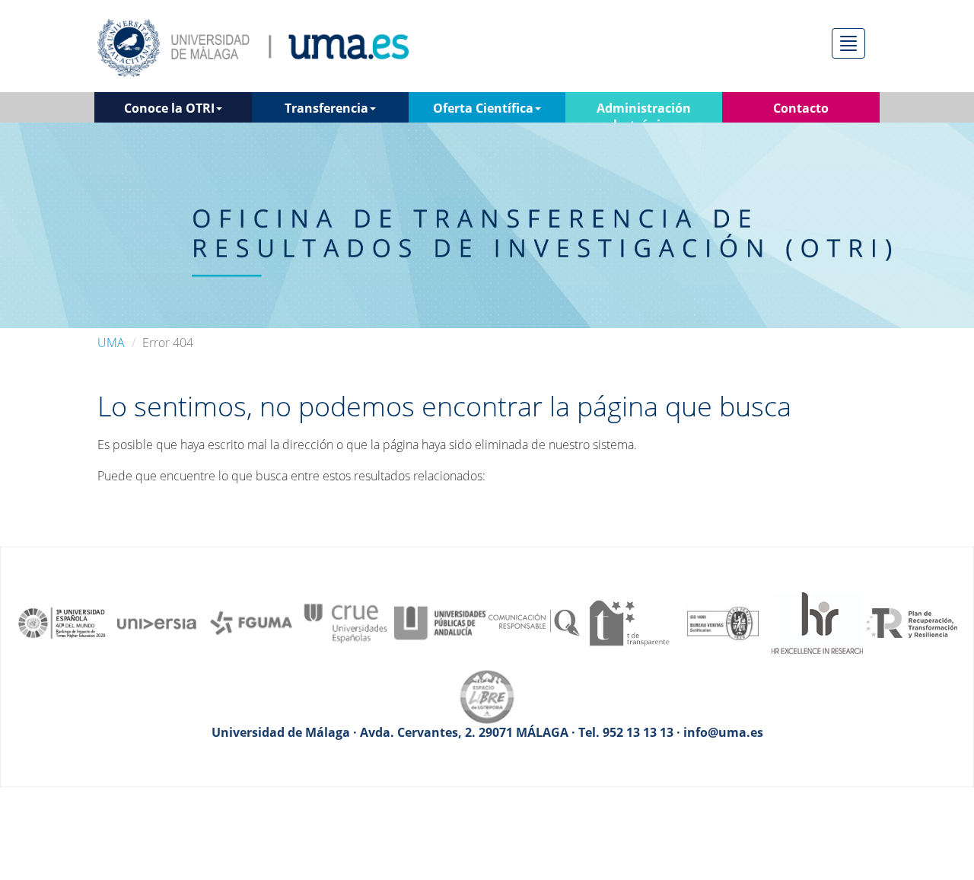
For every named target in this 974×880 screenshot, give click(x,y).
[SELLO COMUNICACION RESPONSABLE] (534, 622)
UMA (111, 342)
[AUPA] (439, 622)
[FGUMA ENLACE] (251, 622)
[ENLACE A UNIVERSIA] (156, 622)
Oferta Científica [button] (483, 108)
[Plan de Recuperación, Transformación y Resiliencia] (911, 622)
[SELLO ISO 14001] (723, 622)
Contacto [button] (801, 108)
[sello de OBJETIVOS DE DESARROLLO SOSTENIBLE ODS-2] (62, 622)
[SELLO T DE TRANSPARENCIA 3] (628, 622)
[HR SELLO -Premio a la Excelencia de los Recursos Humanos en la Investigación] (817, 622)
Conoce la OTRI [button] (169, 108)
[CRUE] (345, 622)
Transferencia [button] (326, 108)
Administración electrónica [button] (644, 111)
